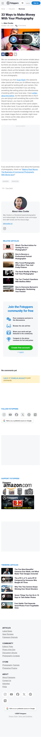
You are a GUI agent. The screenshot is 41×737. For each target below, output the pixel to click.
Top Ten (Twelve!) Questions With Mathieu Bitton (26, 280)
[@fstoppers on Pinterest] (29, 414)
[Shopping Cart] (22, 3)
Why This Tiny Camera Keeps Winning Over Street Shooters (26, 587)
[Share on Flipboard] (11, 54)
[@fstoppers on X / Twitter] (22, 414)
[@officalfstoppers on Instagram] (4, 414)
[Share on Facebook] (3, 54)
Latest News (7, 631)
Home (3, 9)
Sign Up (36, 3)
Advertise (6, 683)
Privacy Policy (13, 716)
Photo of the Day (8, 649)
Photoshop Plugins (9, 668)
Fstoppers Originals (10, 637)
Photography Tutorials (10, 665)
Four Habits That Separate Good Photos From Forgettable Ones (27, 605)
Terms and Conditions (25, 716)
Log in (21, 352)
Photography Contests (11, 655)
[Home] (13, 3)
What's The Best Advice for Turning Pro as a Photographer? (25, 247)
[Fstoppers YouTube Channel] (10, 414)
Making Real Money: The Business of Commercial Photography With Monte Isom (19, 172)
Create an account (18, 378)
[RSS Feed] (35, 414)
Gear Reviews (7, 634)
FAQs (4, 686)
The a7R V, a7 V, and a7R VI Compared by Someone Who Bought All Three (26, 580)
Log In (28, 3)
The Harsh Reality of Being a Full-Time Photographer (26, 272)
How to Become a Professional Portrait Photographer (23, 256)
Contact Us (6, 680)
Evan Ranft (21, 79)
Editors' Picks (7, 646)
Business (22, 9)
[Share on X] (7, 54)
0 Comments (21, 25)
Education (12, 9)
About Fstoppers (8, 677)
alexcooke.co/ (8, 223)
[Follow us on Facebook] (16, 414)
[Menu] (2, 3)
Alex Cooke (8, 23)
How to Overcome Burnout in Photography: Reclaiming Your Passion (26, 289)
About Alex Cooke (20, 211)
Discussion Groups (9, 652)
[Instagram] (4, 228)
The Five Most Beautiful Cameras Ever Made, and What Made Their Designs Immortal (27, 571)
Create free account (20, 347)
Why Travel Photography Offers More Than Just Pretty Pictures (25, 265)
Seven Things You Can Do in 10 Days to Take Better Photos (27, 596)
